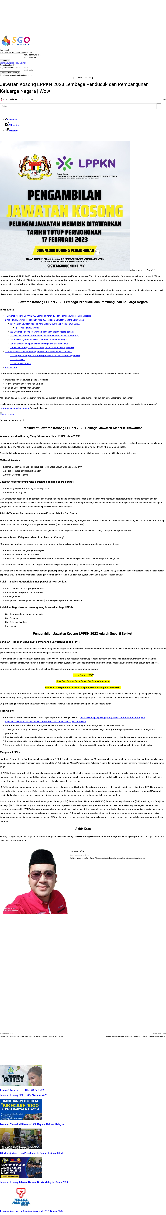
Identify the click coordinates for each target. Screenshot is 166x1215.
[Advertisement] (83, 935)
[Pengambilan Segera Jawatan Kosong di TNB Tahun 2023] (21, 1206)
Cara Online (17, 359)
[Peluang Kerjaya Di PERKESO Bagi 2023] (21, 1085)
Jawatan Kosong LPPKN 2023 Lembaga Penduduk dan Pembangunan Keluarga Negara (48, 315)
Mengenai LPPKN (20, 363)
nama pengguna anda (32, 55)
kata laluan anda (30, 57)
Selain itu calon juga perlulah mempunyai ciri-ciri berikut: (39, 343)
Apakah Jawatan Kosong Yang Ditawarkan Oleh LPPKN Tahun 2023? (45, 324)
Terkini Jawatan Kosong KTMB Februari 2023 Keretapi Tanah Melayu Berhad (135, 1036)
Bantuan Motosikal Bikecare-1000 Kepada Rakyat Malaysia (32, 1124)
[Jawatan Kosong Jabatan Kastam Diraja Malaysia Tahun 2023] (21, 1177)
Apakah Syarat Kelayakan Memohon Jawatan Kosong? (38, 339)
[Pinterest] (71, 862)
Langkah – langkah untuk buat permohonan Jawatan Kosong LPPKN (45, 355)
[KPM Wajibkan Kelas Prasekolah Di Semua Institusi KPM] (21, 1148)
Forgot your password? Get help (13, 63)
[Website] (75, 862)
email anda (28, 70)
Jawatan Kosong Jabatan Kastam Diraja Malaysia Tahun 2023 (34, 1182)
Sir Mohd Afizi (12, 99)
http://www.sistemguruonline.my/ (80, 855)
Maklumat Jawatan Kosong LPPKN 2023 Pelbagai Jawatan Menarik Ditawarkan (44, 320)
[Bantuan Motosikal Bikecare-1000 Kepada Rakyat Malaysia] (21, 1119)
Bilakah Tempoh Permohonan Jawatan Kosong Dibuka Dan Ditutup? (44, 335)
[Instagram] (148, 41)
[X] (153, 41)
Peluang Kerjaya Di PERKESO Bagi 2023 (22, 1090)
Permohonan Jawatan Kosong (14, 408)
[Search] (159, 106)
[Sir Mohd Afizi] (1, 99)
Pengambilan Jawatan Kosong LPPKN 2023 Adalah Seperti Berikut (38, 351)
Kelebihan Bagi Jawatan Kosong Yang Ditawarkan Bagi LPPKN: (42, 347)
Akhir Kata (11, 367)
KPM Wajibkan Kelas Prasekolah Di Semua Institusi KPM (31, 1153)
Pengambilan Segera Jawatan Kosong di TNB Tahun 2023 (31, 1211)
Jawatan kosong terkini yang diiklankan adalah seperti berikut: (42, 331)
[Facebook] (142, 41)
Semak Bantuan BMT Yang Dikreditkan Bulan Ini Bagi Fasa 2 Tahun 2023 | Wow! (31, 1036)
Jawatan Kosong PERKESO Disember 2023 (23, 1095)
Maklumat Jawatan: (28, 327)
